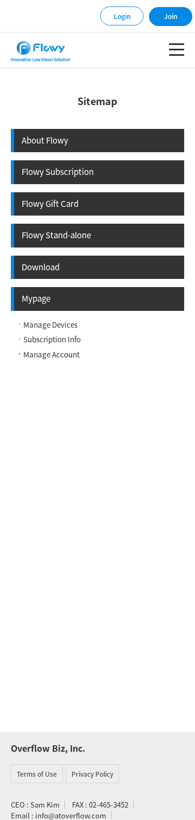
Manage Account (51, 354)
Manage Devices (50, 324)
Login (122, 16)
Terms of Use (37, 774)
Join (170, 16)
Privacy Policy (92, 774)
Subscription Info (52, 339)
